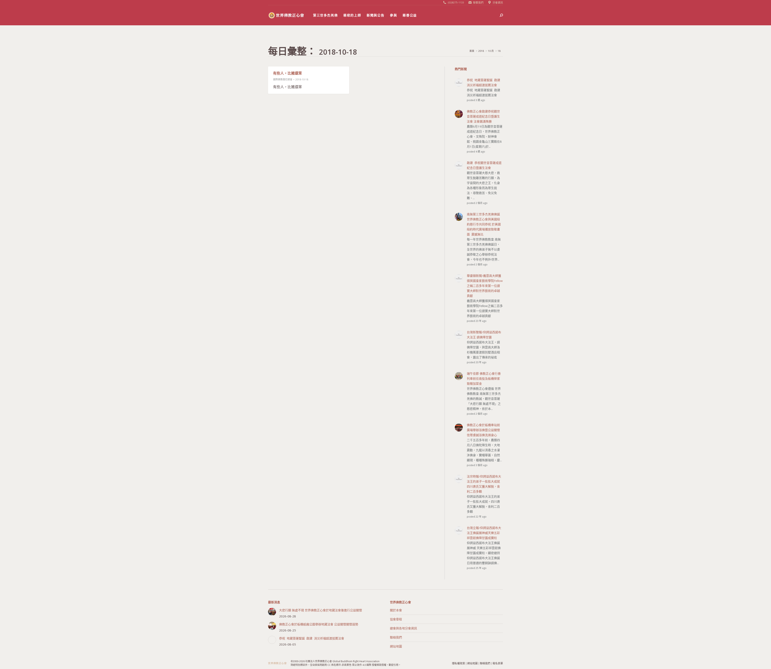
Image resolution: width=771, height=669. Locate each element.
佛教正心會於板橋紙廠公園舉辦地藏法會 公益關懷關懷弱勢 (318, 624)
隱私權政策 (458, 663)
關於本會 (396, 610)
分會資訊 (498, 2)
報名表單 (498, 663)
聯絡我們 (396, 637)
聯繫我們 (478, 2)
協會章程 (396, 619)
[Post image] (272, 612)
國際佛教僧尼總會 (282, 79)
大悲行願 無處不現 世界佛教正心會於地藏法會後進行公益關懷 (320, 610)
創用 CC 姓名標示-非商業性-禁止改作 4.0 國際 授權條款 (351, 665)
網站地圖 (396, 646)
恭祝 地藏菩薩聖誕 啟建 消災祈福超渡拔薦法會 (311, 638)
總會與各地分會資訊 (403, 628)
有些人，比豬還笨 (287, 73)
